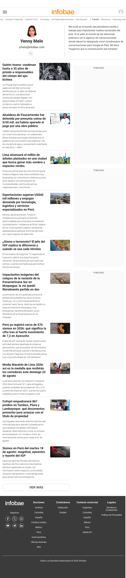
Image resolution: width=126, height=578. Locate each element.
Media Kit (87, 532)
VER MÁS (36, 487)
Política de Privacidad (111, 515)
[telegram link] (14, 525)
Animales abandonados (60, 19)
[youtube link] (7, 525)
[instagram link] (21, 518)
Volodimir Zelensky (12, 19)
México (38, 527)
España (38, 517)
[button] (5, 12)
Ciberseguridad (117, 19)
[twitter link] (14, 518)
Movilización (79, 19)
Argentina (87, 507)
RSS (39, 547)
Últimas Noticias (39, 542)
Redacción (63, 507)
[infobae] (63, 12)
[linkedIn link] (21, 525)
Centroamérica (39, 537)
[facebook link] (7, 518)
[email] (30, 53)
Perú (39, 532)
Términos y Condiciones (111, 508)
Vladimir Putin (29, 19)
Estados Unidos (38, 522)
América (39, 507)
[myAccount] (120, 12)
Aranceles (42, 19)
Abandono (104, 19)
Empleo (63, 512)
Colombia (38, 512)
